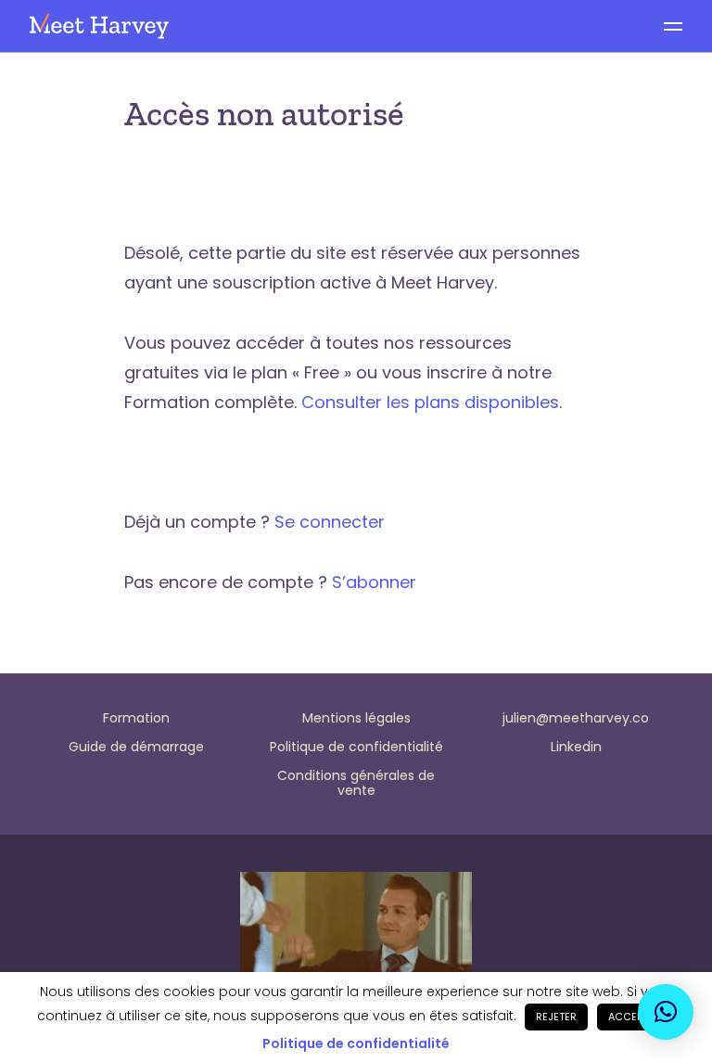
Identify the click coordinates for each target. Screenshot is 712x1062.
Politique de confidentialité (356, 1043)
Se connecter (329, 521)
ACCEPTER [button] (634, 1016)
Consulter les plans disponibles (430, 402)
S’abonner (374, 582)
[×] (665, 1012)
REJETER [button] (556, 1016)
